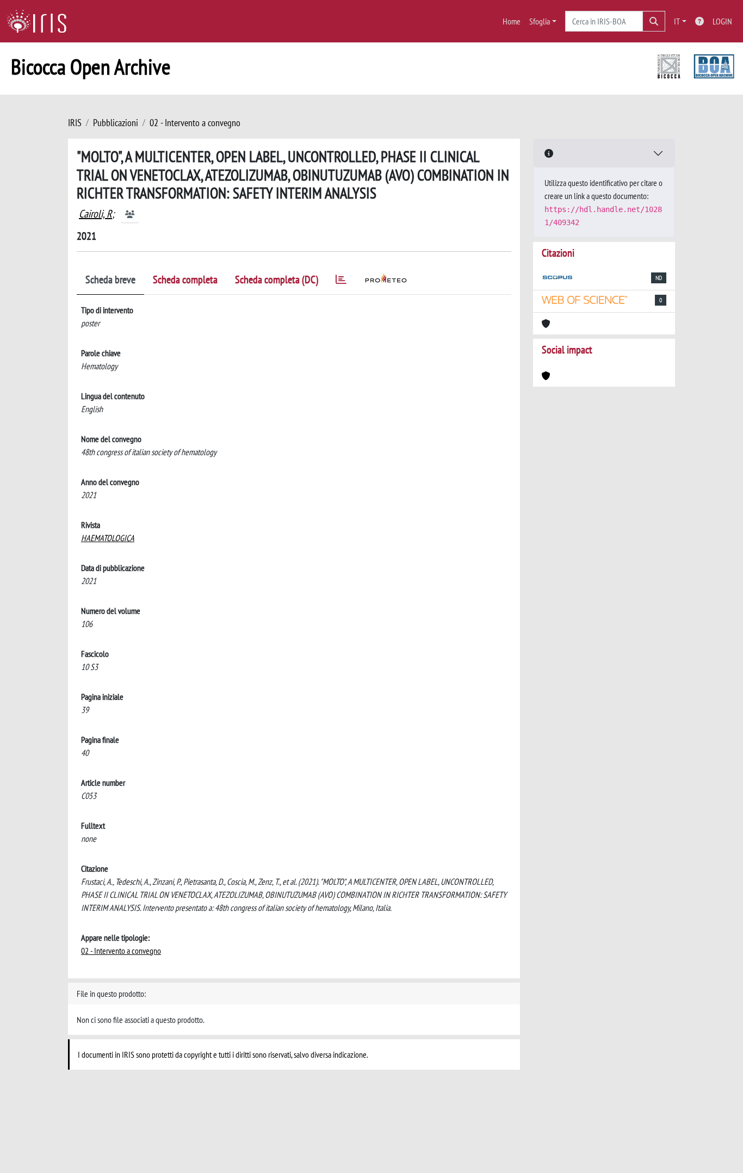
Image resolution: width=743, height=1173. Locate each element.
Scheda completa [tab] (185, 279)
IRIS (75, 122)
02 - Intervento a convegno (195, 122)
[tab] (341, 281)
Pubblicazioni (115, 122)
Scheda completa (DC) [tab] (276, 279)
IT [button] (677, 21)
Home (512, 21)
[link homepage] (41, 21)
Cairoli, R (95, 214)
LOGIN (722, 21)
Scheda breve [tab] (110, 279)
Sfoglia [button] (539, 21)
